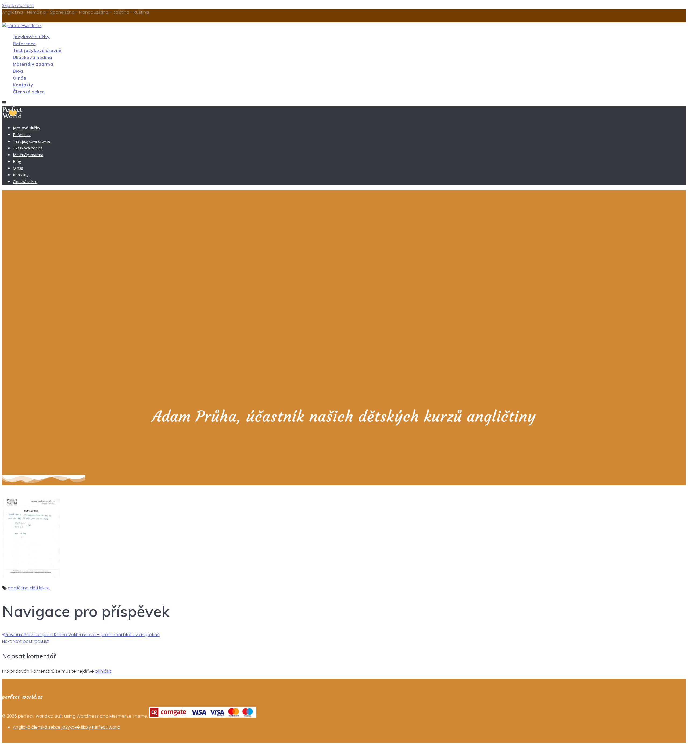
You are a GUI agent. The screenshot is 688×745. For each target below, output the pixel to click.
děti (34, 588)
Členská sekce (29, 91)
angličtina (18, 588)
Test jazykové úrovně (37, 50)
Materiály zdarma (33, 64)
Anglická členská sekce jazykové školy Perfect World (66, 727)
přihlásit (103, 671)
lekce (44, 588)
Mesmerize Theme (128, 716)
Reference (24, 43)
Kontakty (23, 84)
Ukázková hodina (32, 57)
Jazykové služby (31, 36)
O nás (19, 78)
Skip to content (18, 5)
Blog (18, 71)
